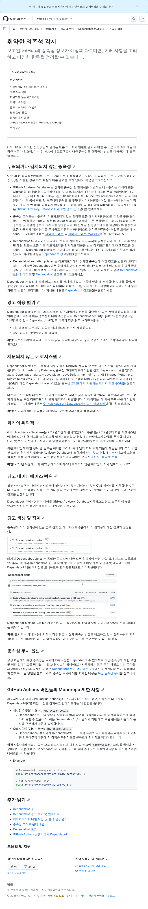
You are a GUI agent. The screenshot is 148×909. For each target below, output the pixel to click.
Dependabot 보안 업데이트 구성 (73, 669)
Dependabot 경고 (54, 254)
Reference (50, 28)
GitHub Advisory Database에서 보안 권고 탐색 (48, 209)
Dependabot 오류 (48, 274)
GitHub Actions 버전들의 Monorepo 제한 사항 (53, 689)
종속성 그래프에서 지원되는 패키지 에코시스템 (92, 383)
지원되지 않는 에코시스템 (32, 356)
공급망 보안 (67, 28)
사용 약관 (39, 895)
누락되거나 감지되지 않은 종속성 (39, 166)
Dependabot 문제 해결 (91, 28)
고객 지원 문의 (87, 871)
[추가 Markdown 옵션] (40, 72)
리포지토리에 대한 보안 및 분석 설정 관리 (40, 819)
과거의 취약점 (20, 422)
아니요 (31, 866)
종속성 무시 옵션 (23, 650)
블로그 (111, 895)
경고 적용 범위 (21, 302)
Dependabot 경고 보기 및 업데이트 (36, 814)
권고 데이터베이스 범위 (30, 476)
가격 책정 (80, 895)
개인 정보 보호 (56, 895)
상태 (69, 895)
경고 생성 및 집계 (24, 517)
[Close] (138, 6)
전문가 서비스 (96, 895)
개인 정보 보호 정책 (16, 873)
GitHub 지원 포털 (105, 457)
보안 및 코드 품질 (29, 28)
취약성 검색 (116, 28)
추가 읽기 (16, 799)
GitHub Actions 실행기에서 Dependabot (40, 834)
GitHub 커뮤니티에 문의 (92, 865)
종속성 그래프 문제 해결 (84, 233)
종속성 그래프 (54, 233)
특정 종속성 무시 (109, 673)
